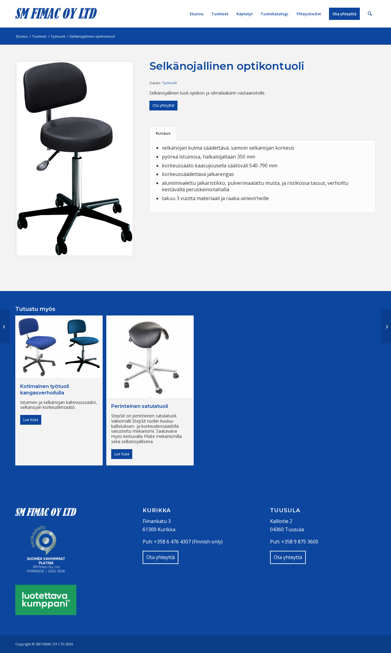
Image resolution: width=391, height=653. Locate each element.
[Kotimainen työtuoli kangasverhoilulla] (4, 326)
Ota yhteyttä (160, 557)
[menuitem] (196, 14)
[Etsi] (370, 14)
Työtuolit (169, 82)
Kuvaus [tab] (163, 133)
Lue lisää (30, 419)
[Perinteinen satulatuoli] (386, 326)
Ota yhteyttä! (163, 105)
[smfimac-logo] (56, 14)
